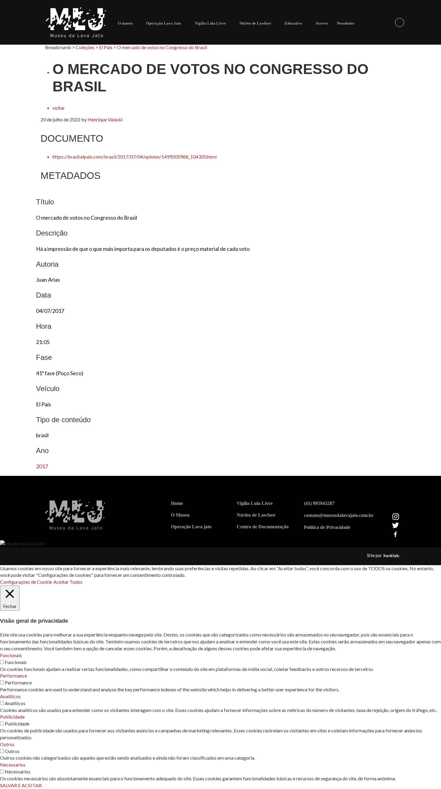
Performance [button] (13, 675)
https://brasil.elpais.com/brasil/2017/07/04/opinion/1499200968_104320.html (134, 156)
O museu (125, 23)
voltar (58, 108)
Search (399, 22)
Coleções (85, 47)
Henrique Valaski (105, 119)
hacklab (391, 555)
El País (105, 47)
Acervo (322, 23)
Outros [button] (7, 744)
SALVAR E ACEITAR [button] (21, 785)
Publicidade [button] (12, 716)
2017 (42, 466)
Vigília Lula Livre (210, 23)
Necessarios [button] (13, 764)
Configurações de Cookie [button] (26, 582)
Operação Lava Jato (163, 23)
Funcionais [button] (11, 655)
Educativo (293, 23)
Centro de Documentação (263, 526)
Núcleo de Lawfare (255, 23)
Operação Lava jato (191, 526)
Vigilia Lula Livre (255, 503)
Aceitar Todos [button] (67, 582)
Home (177, 503)
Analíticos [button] (10, 696)
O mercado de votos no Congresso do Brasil (162, 47)
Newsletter (346, 23)
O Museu (180, 515)
